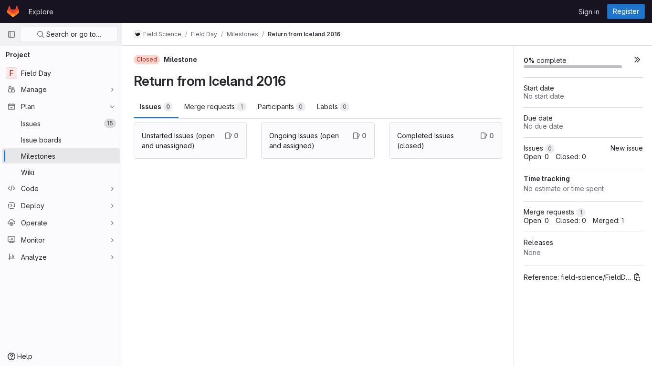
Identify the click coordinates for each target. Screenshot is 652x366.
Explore (41, 12)
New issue (626, 148)
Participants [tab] (280, 106)
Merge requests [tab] (213, 106)
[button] (637, 59)
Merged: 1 (608, 220)
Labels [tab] (332, 106)
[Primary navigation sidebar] (11, 34)
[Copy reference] (637, 277)
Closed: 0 (571, 156)
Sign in (588, 12)
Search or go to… (72, 34)
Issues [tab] (154, 106)
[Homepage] (13, 11)
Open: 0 (536, 156)
